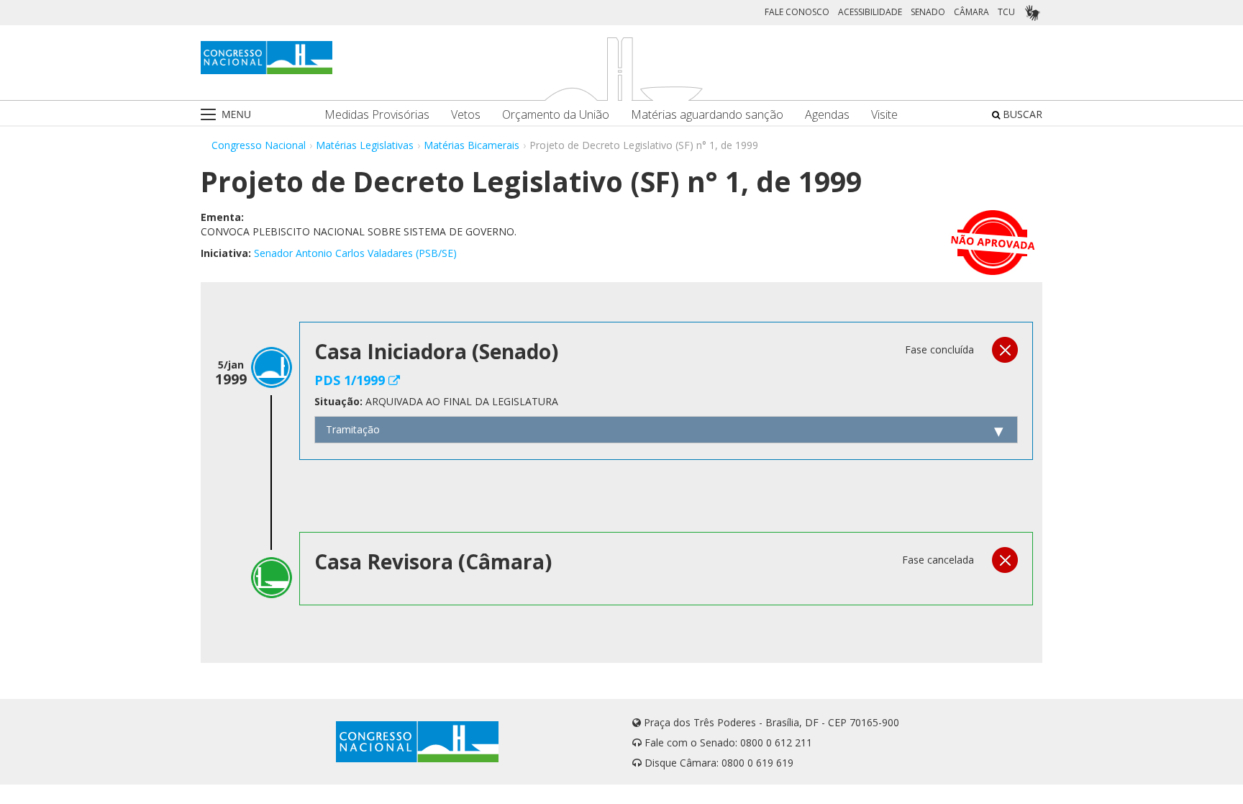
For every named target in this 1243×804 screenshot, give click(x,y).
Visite (884, 114)
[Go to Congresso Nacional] (266, 57)
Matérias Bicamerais (471, 145)
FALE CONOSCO (797, 12)
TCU (1006, 12)
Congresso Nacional (258, 145)
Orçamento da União (555, 114)
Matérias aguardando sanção (707, 114)
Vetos (466, 114)
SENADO (928, 12)
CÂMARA (971, 12)
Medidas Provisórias (376, 114)
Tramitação (353, 429)
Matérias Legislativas (365, 145)
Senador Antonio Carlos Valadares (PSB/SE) (355, 253)
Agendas (827, 114)
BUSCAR (1021, 114)
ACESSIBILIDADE (870, 12)
